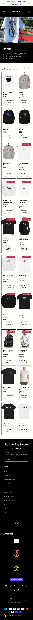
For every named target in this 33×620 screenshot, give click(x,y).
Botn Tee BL (23, 275)
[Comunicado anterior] (3, 3)
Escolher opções (9, 101)
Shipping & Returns (9, 500)
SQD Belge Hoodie (6, 164)
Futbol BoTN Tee (8, 238)
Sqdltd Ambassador (10, 479)
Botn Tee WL (23, 313)
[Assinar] (27, 459)
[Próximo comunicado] (30, 3)
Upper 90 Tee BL (24, 423)
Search (6, 471)
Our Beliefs (7, 484)
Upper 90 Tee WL (8, 423)
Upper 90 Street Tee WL (8, 388)
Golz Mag (7, 513)
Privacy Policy (8, 492)
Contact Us (7, 488)
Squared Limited (18, 615)
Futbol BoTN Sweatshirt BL (7, 201)
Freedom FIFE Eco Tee (7, 93)
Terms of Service (9, 496)
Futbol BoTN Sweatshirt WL (23, 238)
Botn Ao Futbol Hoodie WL (8, 351)
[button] (4, 12)
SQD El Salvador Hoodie (8, 128)
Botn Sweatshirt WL (8, 313)
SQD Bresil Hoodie (22, 128)
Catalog (6, 508)
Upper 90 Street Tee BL (24, 388)
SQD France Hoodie (22, 93)
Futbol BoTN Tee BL (24, 164)
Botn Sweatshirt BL (8, 276)
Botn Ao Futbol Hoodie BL (23, 351)
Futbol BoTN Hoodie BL (23, 201)
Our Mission (7, 475)
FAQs (5, 504)
